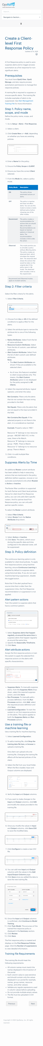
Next (33, 1004)
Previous (11, 1004)
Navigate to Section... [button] (12, 17)
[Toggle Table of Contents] (21, 23)
